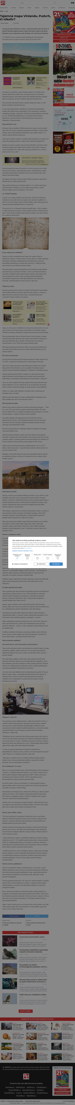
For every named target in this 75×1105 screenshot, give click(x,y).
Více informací (27, 548)
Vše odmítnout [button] (41, 564)
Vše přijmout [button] (56, 564)
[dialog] (37, 552)
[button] (37, 551)
